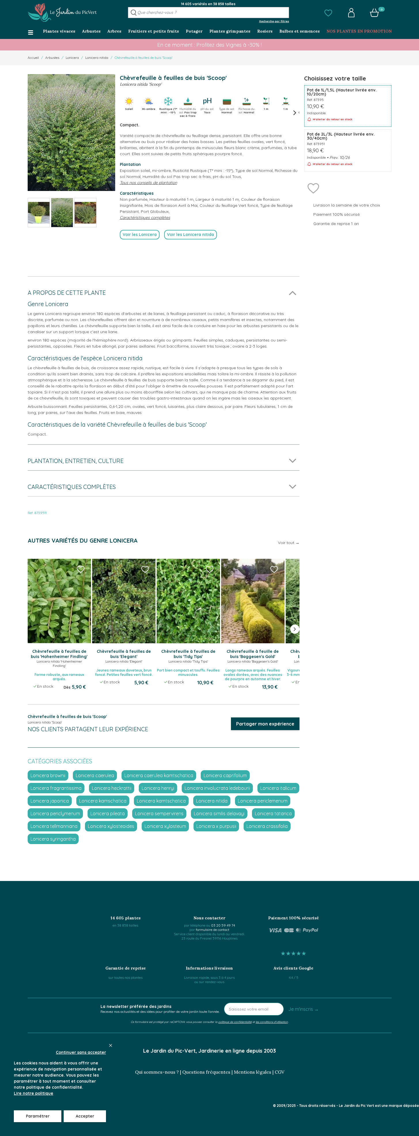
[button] (328, 12)
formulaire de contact (212, 929)
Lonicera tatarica (273, 813)
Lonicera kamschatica (102, 801)
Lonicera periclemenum (262, 801)
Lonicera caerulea (95, 775)
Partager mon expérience (265, 724)
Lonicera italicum (278, 788)
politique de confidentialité (235, 1021)
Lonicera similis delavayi (219, 813)
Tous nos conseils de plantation (148, 182)
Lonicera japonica (50, 801)
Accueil (33, 57)
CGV (279, 1072)
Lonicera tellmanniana (54, 826)
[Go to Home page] (62, 12)
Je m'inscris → (303, 1009)
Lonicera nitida (96, 57)
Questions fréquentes (206, 1072)
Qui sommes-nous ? (157, 1072)
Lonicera (72, 57)
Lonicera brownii (48, 775)
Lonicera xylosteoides (111, 826)
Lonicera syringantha (53, 839)
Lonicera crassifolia (267, 826)
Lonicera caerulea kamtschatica (158, 775)
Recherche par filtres (274, 21)
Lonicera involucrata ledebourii (217, 788)
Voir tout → (288, 542)
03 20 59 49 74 (223, 925)
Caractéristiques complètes (145, 217)
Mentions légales (252, 1072)
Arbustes (52, 57)
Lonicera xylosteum (165, 826)
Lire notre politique (33, 1093)
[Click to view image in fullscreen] (71, 132)
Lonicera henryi (158, 788)
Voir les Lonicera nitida (190, 234)
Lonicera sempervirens (159, 813)
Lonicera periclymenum (55, 813)
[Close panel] (110, 1045)
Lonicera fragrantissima (56, 788)
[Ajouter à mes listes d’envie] (313, 188)
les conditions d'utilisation (272, 1021)
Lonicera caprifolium (225, 775)
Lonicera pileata (107, 813)
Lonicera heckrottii (111, 788)
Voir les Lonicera (140, 234)
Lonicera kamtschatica (161, 801)
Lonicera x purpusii (216, 826)
